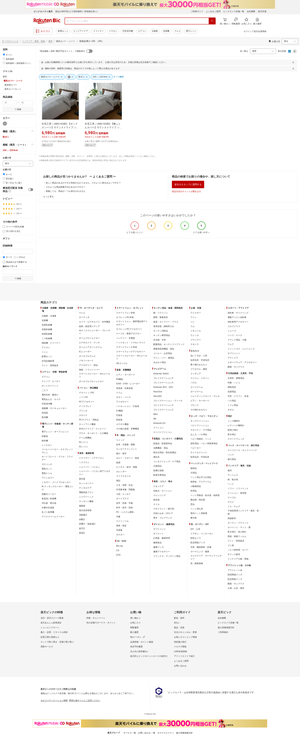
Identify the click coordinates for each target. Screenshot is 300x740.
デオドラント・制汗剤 (163, 509)
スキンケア (158, 486)
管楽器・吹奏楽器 (124, 388)
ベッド (231, 484)
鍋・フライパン (160, 313)
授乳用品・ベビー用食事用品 (204, 443)
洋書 (118, 516)
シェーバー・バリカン (89, 467)
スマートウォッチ (236, 439)
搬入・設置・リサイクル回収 (54, 632)
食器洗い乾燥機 (49, 498)
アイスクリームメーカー (53, 516)
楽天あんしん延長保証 (51, 622)
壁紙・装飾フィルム (237, 536)
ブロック (194, 405)
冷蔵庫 (155, 31)
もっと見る (48, 196)
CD (117, 550)
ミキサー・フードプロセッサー (56, 482)
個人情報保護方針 (226, 627)
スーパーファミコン (162, 432)
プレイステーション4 (163, 382)
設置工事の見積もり (50, 637)
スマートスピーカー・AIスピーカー (94, 375)
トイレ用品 (233, 405)
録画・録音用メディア (89, 326)
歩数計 (82, 519)
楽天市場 (262, 11)
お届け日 (7, 169)
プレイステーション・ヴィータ (167, 400)
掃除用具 (232, 387)
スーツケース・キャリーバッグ (242, 450)
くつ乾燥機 (47, 338)
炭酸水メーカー (49, 494)
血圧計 (82, 528)
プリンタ (83, 411)
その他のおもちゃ (198, 409)
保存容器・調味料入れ (163, 326)
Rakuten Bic (47, 21)
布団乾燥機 (47, 334)
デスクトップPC (86, 392)
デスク (231, 502)
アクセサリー (122, 402)
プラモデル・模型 (198, 369)
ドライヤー (98, 31)
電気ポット (47, 469)
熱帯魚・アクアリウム (200, 482)
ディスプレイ (85, 406)
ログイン (248, 31)
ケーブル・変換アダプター (128, 333)
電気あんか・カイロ (51, 399)
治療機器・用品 (160, 448)
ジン (192, 322)
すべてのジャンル (10, 41)
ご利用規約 (223, 632)
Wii (154, 418)
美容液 (156, 500)
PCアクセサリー (86, 402)
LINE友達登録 (180, 651)
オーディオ (84, 317)
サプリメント (159, 529)
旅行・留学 (121, 453)
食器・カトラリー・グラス (165, 322)
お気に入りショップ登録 (185, 637)
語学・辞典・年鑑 (124, 503)
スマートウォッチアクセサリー (130, 351)
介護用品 (157, 466)
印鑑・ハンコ (234, 382)
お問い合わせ (180, 666)
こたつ (45, 390)
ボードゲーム (196, 391)
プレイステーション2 (163, 409)
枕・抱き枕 (233, 479)
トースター (47, 445)
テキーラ (194, 344)
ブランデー (195, 340)
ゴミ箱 (231, 545)
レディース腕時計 (236, 425)
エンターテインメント (126, 449)
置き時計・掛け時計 (237, 532)
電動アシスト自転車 (237, 317)
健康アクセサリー (161, 551)
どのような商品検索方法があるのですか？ (65, 187)
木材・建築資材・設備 (200, 547)
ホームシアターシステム (90, 347)
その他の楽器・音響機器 (127, 429)
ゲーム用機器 (85, 438)
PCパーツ (83, 442)
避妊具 (156, 457)
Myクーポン (135, 637)
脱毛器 (82, 479)
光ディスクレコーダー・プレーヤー (94, 332)
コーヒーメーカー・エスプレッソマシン (57, 451)
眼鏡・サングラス (236, 367)
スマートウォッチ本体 (126, 347)
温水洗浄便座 (85, 510)
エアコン (142, 31)
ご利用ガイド (197, 11)
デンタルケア (85, 488)
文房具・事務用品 (236, 378)
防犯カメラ (195, 538)
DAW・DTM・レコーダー (128, 383)
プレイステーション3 (163, 405)
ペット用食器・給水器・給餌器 (205, 495)
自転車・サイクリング (238, 313)
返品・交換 (179, 627)
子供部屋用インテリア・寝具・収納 (243, 512)
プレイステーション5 (163, 378)
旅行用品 (232, 459)
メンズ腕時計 (234, 421)
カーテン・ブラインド (238, 523)
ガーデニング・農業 (199, 551)
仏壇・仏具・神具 (236, 588)
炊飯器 (45, 436)
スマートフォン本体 (125, 313)
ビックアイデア (80, 31)
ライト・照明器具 (50, 365)
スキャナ (83, 415)
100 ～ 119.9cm (10, 150)
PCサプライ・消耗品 (89, 420)
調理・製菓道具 (160, 317)
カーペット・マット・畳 (239, 527)
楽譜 (118, 462)
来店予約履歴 (136, 646)
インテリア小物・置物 (238, 559)
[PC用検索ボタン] (212, 21)
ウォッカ (194, 335)
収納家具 (232, 518)
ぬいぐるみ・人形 (198, 355)
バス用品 (232, 400)
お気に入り (135, 622)
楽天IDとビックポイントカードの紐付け (149, 656)
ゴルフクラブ (234, 326)
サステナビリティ (165, 733)
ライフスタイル (123, 476)
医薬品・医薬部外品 (162, 443)
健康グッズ (158, 547)
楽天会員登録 (260, 31)
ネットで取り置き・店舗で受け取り (57, 642)
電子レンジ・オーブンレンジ (55, 431)
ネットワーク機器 (87, 424)
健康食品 (157, 542)
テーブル (232, 497)
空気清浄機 (127, 31)
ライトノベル (122, 521)
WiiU (155, 414)
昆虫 (192, 504)
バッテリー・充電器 (125, 338)
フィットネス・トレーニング (241, 349)
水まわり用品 (159, 362)
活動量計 (83, 515)
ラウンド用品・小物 (237, 340)
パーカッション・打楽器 (127, 406)
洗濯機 (166, 31)
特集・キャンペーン (95, 618)
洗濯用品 (232, 391)
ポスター (120, 534)
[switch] (30, 189)
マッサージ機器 (86, 501)
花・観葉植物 (196, 563)
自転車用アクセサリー (238, 322)
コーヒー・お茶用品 (162, 353)
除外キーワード (10, 266)
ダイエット (158, 533)
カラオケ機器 (122, 424)
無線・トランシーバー (89, 369)
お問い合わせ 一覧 (146, 733)
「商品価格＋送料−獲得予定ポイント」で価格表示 (61, 51)
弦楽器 (119, 415)
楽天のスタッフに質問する (188, 184)
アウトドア (233, 358)
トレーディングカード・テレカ (205, 396)
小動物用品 (195, 486)
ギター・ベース (123, 397)
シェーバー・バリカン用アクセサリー (94, 473)
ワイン (193, 317)
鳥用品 (193, 491)
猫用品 (193, 468)
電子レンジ (191, 31)
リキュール (195, 331)
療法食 (193, 518)
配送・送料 (179, 618)
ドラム (119, 392)
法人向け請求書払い (139, 651)
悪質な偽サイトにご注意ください (84, 700)
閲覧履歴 (134, 627)
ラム (192, 326)
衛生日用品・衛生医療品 (164, 452)
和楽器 (119, 420)
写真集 (119, 530)
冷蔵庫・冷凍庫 (49, 316)
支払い (177, 622)
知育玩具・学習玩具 (199, 360)
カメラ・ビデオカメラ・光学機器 (94, 322)
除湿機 (45, 417)
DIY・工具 (195, 529)
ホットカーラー (86, 483)
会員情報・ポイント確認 (141, 642)
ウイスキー (195, 313)
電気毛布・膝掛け (50, 395)
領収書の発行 (180, 642)
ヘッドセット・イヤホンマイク (130, 342)
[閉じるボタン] (293, 62)
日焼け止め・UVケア (163, 513)
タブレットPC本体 (125, 317)
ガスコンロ (47, 464)
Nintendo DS (159, 423)
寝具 (50, 41)
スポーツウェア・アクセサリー (242, 362)
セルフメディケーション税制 (54, 700)
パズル (193, 382)
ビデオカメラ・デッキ (89, 342)
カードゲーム (196, 387)
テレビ (177, 31)
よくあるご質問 (213, 11)
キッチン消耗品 (160, 331)
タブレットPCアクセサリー (129, 329)
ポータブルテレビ (87, 356)
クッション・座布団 (237, 493)
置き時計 (232, 434)
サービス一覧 (129, 733)
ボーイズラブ (122, 498)
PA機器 (119, 379)
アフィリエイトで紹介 (184, 656)
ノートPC (83, 397)
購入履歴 (134, 632)
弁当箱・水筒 (159, 340)
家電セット (63, 31)
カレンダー (121, 471)
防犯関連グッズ (235, 574)
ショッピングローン (50, 627)
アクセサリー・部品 (88, 365)
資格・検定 (121, 525)
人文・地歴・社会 (124, 485)
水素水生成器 (48, 507)
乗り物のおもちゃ (198, 364)
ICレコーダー (85, 351)
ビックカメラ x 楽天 (43, 11)
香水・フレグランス (162, 518)
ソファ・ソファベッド (238, 488)
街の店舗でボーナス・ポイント (101, 622)
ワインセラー (48, 478)
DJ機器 (119, 411)
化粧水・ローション (162, 491)
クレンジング (159, 495)
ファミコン (158, 427)
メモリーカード (86, 360)
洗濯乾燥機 (47, 325)
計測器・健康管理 (161, 538)
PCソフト (83, 447)
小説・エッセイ (123, 494)
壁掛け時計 (233, 430)
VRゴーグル (121, 363)
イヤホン (113, 31)
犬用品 (193, 473)
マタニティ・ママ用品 (200, 430)
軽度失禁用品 (159, 475)
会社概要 (251, 11)
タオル (231, 409)
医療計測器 (158, 470)
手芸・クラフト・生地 (238, 396)
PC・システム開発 (125, 512)
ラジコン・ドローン (199, 378)
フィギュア (195, 373)
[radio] (4, 54)
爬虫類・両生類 (197, 500)
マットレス (233, 475)
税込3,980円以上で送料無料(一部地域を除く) (76, 11)
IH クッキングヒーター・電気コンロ (57, 488)
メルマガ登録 (180, 646)
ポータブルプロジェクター (91, 381)
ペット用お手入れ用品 (200, 477)
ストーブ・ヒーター (51, 381)
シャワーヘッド (86, 497)
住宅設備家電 (48, 361)
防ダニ (6, 137)
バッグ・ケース (235, 335)
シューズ (232, 331)
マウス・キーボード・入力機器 (93, 433)
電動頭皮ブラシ (86, 492)
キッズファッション (199, 421)
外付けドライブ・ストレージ (92, 429)
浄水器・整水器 (49, 503)
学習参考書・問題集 (125, 489)
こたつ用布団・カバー (238, 550)
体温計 (82, 533)
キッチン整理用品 (161, 335)
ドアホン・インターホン (201, 533)
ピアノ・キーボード (125, 374)
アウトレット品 (235, 570)
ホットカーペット (50, 386)
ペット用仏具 (196, 509)
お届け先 (7, 158)
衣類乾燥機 (47, 329)
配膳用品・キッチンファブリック (169, 344)
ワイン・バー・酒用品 (163, 358)
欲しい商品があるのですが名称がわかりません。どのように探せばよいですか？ (83, 183)
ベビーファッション (199, 425)
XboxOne (157, 391)
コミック (120, 440)
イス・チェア (234, 506)
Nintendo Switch (161, 373)
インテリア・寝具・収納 (33, 41)
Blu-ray (119, 546)
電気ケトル (47, 473)
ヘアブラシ (84, 462)
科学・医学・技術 (124, 507)
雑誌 (118, 480)
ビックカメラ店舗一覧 (233, 11)
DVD (118, 555)
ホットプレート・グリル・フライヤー (57, 458)
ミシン (45, 352)
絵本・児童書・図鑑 (125, 444)
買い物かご (135, 618)
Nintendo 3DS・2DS (163, 387)
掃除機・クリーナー (51, 343)
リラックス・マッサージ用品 (166, 556)
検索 (19, 109)
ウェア (231, 344)
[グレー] (5, 123)
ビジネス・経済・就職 (126, 467)
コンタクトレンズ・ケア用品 (166, 461)
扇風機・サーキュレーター (54, 408)
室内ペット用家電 (198, 513)
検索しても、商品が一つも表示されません (65, 191)
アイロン (46, 347)
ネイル (156, 504)
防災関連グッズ (197, 542)
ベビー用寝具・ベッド (200, 439)
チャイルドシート (198, 452)
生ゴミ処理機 (48, 512)
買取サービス (47, 646)
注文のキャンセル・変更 (185, 632)
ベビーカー (195, 448)
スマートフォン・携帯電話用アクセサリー (131, 323)
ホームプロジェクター (89, 338)
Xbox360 (157, 396)
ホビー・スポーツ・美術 (127, 458)
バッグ (231, 455)
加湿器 (45, 413)
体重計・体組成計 (87, 524)
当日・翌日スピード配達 (52, 618)
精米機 (45, 440)
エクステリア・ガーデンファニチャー (206, 557)
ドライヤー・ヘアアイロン (91, 458)
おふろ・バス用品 (198, 434)
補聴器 (82, 506)
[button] (18, 131)
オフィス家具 (234, 554)
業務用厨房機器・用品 (163, 349)
